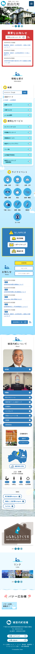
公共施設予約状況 (9, 155)
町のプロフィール (10, 397)
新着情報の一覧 (17, 322)
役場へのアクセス (14, 636)
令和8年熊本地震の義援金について (13, 284)
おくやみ (17, 222)
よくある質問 (8, 115)
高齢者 (27, 210)
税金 (17, 197)
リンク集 (7, 149)
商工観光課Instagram (11, 496)
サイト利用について (8, 644)
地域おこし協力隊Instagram (13, 501)
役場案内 (7, 406)
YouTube (7, 506)
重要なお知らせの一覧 (14, 37)
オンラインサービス (10, 127)
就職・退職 (7, 197)
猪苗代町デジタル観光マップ (13, 402)
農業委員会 (8, 424)
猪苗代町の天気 (19, 466)
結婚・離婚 (27, 197)
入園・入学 (27, 185)
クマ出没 (5, 100)
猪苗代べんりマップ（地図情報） (10, 161)
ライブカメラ (9, 411)
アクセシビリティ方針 (12, 646)
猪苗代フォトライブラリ (11, 143)
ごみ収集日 (13, 100)
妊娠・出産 (7, 185)
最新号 (24, 438)
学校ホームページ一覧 (11, 415)
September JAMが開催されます (13, 299)
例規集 (7, 420)
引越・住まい (7, 210)
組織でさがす (8, 105)
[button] (16, 26)
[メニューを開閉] (31, 3)
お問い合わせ (13, 640)
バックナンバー (23, 442)
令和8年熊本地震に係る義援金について (15, 292)
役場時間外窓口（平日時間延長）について (16, 306)
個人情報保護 (25, 646)
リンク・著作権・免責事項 (24, 644)
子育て (17, 185)
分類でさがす (8, 110)
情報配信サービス (9, 138)
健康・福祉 (17, 210)
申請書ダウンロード (10, 132)
